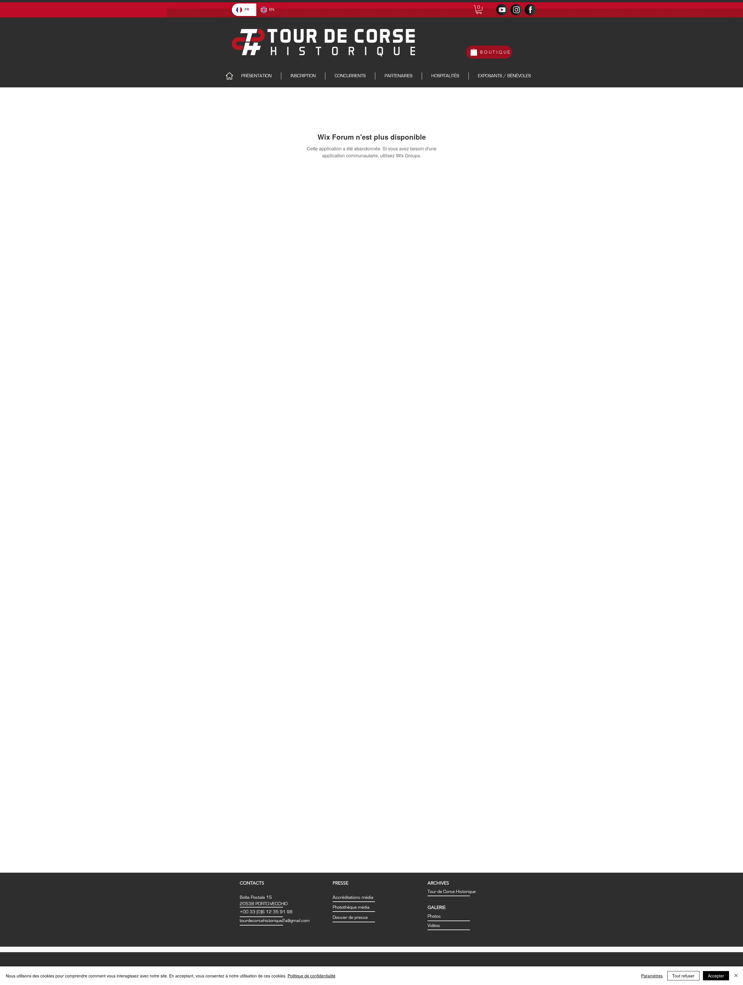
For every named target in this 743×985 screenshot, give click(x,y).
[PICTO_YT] (502, 9)
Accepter (716, 976)
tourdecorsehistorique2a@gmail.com (275, 920)
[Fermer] (736, 975)
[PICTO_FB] (530, 9)
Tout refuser (683, 976)
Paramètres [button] (652, 976)
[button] (479, 9)
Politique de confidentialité (312, 976)
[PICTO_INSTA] (516, 9)
